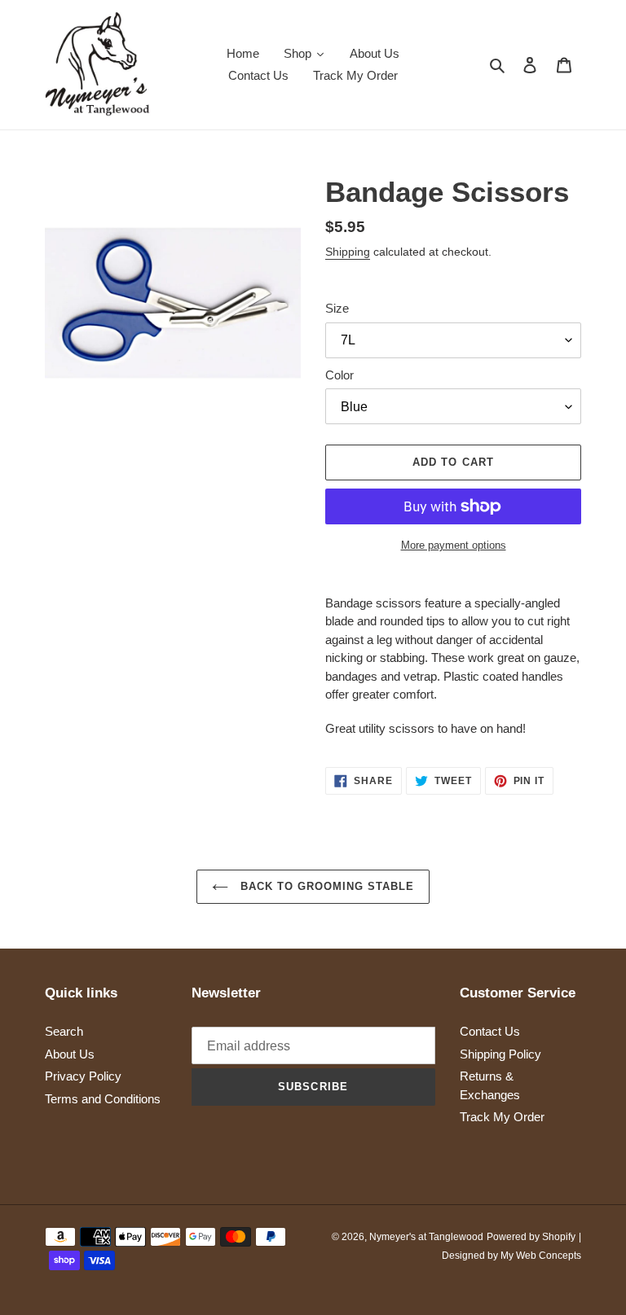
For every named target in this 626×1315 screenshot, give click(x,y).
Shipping (347, 251)
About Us (70, 1054)
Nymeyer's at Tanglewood (426, 1237)
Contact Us (490, 1031)
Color (339, 375)
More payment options (453, 545)
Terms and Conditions (103, 1099)
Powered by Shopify (531, 1237)
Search (64, 1031)
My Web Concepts (540, 1255)
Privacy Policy (83, 1076)
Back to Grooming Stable (325, 886)
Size (337, 308)
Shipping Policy (500, 1054)
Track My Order (502, 1117)
